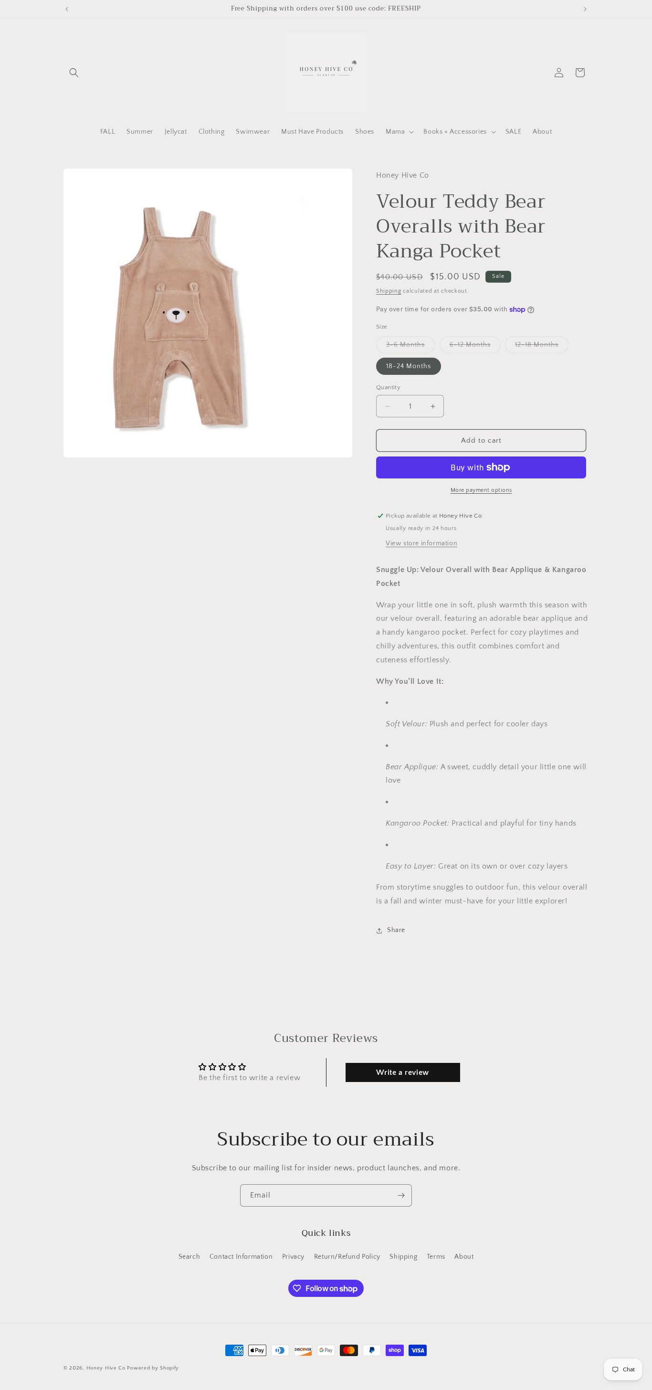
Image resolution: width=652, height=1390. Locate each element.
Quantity (388, 387)
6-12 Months (475, 346)
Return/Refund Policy (347, 1257)
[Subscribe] (400, 1195)
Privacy (293, 1257)
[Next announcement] (585, 9)
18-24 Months (408, 366)
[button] (73, 72)
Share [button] (396, 930)
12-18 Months (541, 346)
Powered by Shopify (153, 1368)
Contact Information (241, 1257)
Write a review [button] (402, 1072)
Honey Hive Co (106, 1368)
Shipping (388, 291)
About (463, 1257)
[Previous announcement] (66, 9)
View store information (421, 543)
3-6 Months (410, 346)
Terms (436, 1257)
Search (189, 1257)
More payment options (481, 490)
